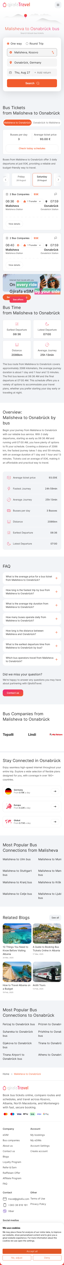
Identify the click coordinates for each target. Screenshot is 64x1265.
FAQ (5, 1183)
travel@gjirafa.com (18, 1198)
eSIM (5, 1134)
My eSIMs (35, 1140)
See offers (18, 299)
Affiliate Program (12, 1178)
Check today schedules (32, 148)
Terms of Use (37, 1198)
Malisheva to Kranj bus (17, 882)
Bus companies (11, 1140)
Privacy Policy (38, 1204)
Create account (39, 1151)
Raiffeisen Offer (11, 1172)
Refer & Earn (10, 1167)
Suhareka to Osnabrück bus (18, 1033)
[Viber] (5, 1211)
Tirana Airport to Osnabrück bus (13, 1056)
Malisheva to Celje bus (17, 893)
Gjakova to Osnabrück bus (17, 1045)
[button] (32, 578)
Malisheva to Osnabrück (17, 122)
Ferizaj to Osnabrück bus (19, 1024)
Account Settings (39, 1145)
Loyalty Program (12, 1162)
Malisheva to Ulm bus (17, 859)
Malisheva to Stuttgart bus (17, 872)
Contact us (13, 692)
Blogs (6, 1156)
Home (6, 1073)
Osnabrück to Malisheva (46, 122)
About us (8, 1145)
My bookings (37, 1134)
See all (55, 917)
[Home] (16, 5)
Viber (11, 1211)
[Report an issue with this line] (55, 194)
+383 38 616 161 (18, 1205)
